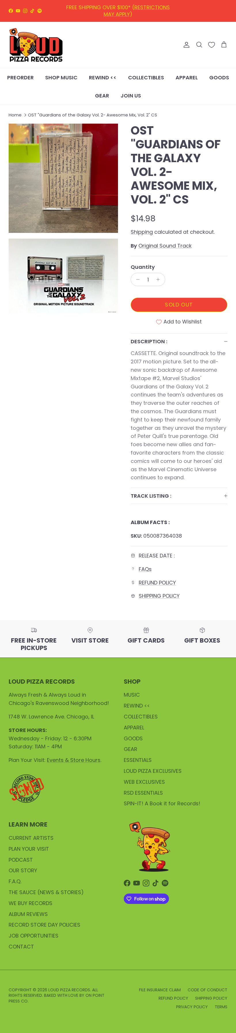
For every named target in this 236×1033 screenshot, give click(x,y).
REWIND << (103, 77)
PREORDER (20, 77)
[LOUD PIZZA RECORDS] (36, 45)
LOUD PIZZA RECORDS (69, 990)
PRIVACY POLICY (192, 1007)
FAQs (145, 569)
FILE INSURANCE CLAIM (160, 990)
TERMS (221, 1007)
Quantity (143, 267)
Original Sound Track (165, 245)
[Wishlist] (211, 45)
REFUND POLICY (119, 9)
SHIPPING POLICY (159, 595)
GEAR (102, 95)
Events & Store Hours (73, 760)
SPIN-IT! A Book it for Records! (162, 803)
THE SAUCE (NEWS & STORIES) (46, 892)
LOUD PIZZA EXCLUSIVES (153, 771)
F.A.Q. (15, 881)
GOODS (219, 77)
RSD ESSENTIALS (143, 792)
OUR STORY (23, 870)
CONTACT (21, 946)
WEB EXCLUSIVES (144, 781)
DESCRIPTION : (149, 341)
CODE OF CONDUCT (207, 990)
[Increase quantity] (159, 279)
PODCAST (21, 859)
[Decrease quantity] (136, 279)
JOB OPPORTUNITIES (33, 935)
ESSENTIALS (138, 760)
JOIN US (131, 95)
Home (15, 115)
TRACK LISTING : (151, 495)
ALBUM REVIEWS (28, 914)
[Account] (185, 44)
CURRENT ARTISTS (31, 838)
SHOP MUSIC (61, 77)
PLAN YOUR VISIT (29, 848)
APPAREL (187, 77)
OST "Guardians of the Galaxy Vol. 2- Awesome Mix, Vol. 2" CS (92, 115)
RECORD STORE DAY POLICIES (44, 924)
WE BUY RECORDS (30, 903)
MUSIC (132, 694)
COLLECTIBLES (146, 77)
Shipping (142, 231)
